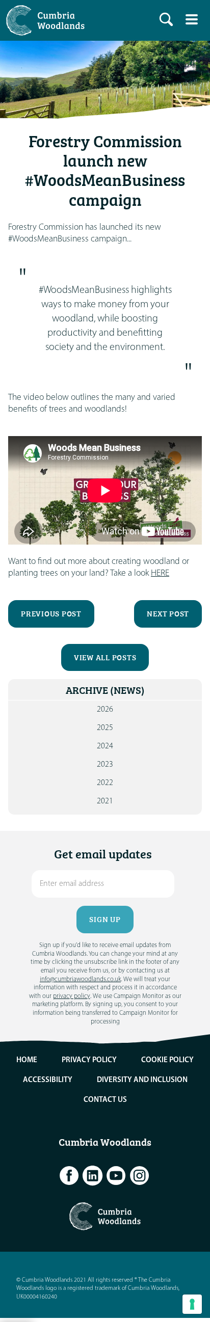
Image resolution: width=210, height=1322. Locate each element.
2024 (105, 746)
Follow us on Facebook (69, 1176)
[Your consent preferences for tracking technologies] (192, 1304)
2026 (105, 710)
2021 (105, 801)
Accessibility (47, 1080)
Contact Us (105, 1100)
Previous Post (51, 613)
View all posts (105, 657)
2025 (105, 728)
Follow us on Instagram (139, 1176)
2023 (105, 765)
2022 (105, 783)
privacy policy (71, 996)
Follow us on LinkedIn (93, 1176)
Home (26, 1060)
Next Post (168, 613)
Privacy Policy (89, 1060)
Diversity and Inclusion (142, 1080)
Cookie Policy (167, 1060)
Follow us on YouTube (116, 1176)
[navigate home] (48, 20)
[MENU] (191, 19)
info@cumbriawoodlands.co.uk (80, 979)
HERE (160, 573)
